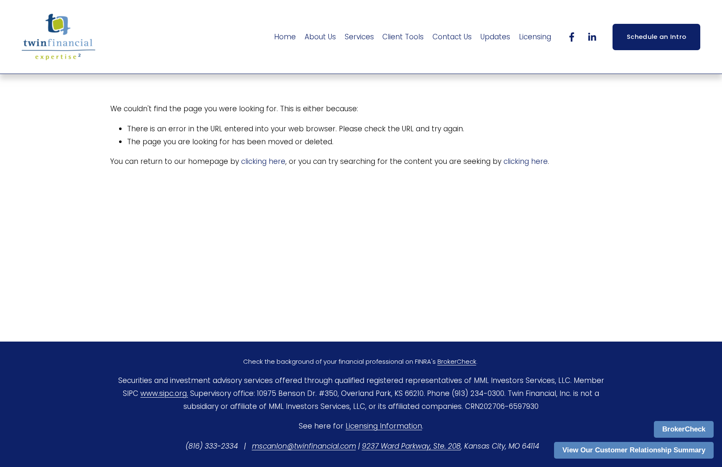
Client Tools (403, 37)
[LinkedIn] (591, 37)
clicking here (263, 161)
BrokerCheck (683, 429)
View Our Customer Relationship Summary (633, 450)
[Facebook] (571, 37)
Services (359, 37)
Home (285, 37)
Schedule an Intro (656, 36)
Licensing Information (384, 426)
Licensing (535, 37)
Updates (495, 37)
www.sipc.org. (164, 393)
